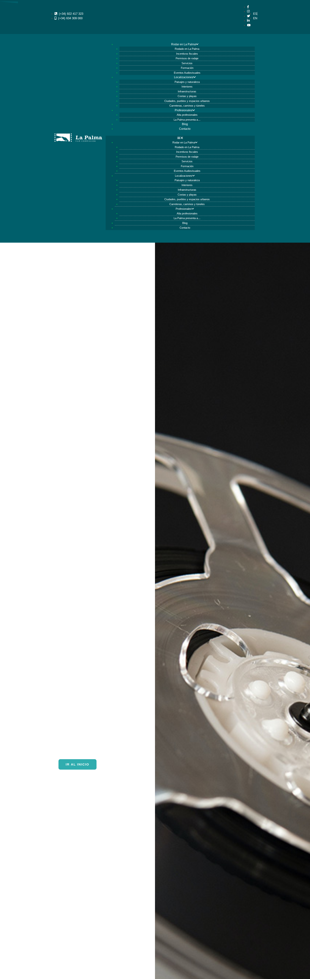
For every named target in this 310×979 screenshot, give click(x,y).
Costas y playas (187, 96)
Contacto (185, 128)
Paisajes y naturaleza (187, 81)
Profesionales (183, 110)
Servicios (187, 63)
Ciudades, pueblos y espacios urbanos (187, 100)
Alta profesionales (187, 114)
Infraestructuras (187, 91)
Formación (187, 67)
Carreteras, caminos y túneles (187, 105)
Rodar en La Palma (183, 44)
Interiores (187, 86)
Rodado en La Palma (187, 48)
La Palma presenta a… (187, 119)
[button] (180, 138)
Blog (185, 124)
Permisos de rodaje (187, 58)
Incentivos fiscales (187, 53)
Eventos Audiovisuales (187, 72)
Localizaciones (183, 77)
